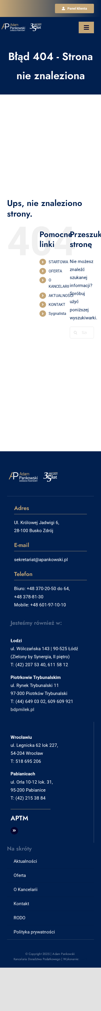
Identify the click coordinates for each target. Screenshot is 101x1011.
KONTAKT (57, 304)
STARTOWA (58, 262)
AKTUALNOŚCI (61, 295)
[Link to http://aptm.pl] (14, 830)
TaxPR (84, 959)
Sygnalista (57, 313)
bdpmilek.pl (22, 709)
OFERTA (55, 271)
